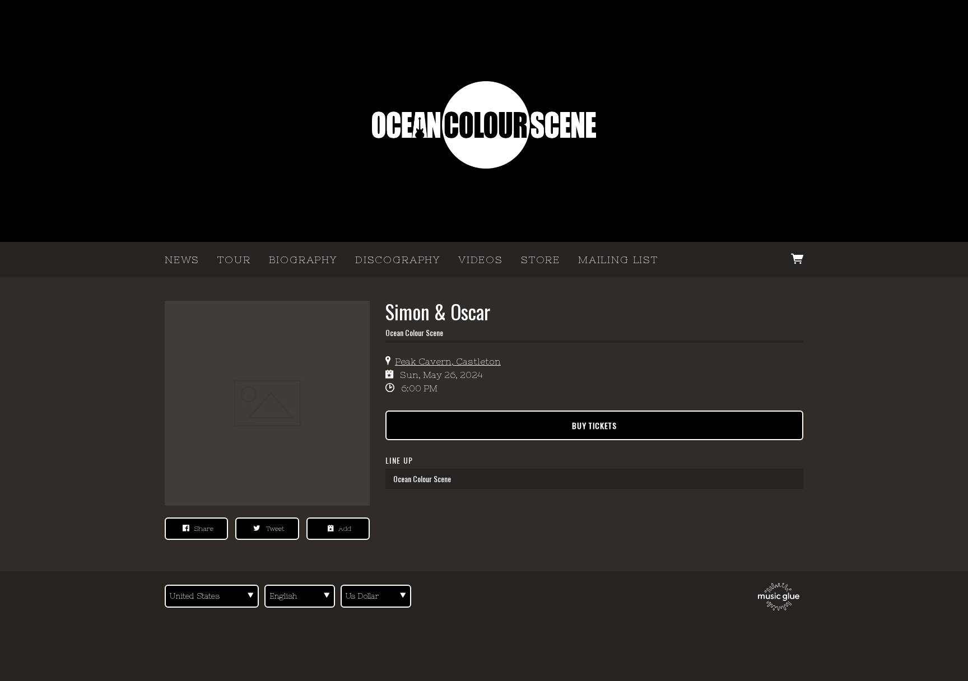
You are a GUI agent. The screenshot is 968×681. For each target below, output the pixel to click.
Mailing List (618, 259)
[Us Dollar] (376, 596)
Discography (397, 259)
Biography (303, 259)
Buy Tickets (594, 425)
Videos (480, 259)
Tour (233, 259)
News (182, 259)
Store (540, 259)
